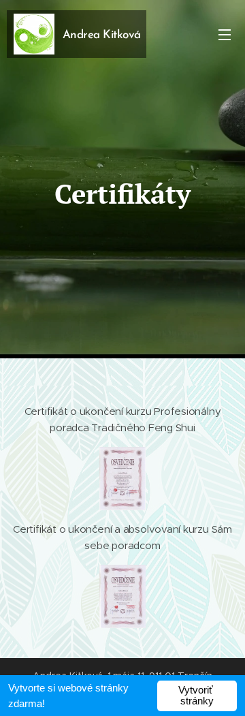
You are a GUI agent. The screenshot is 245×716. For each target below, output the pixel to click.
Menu (224, 34)
